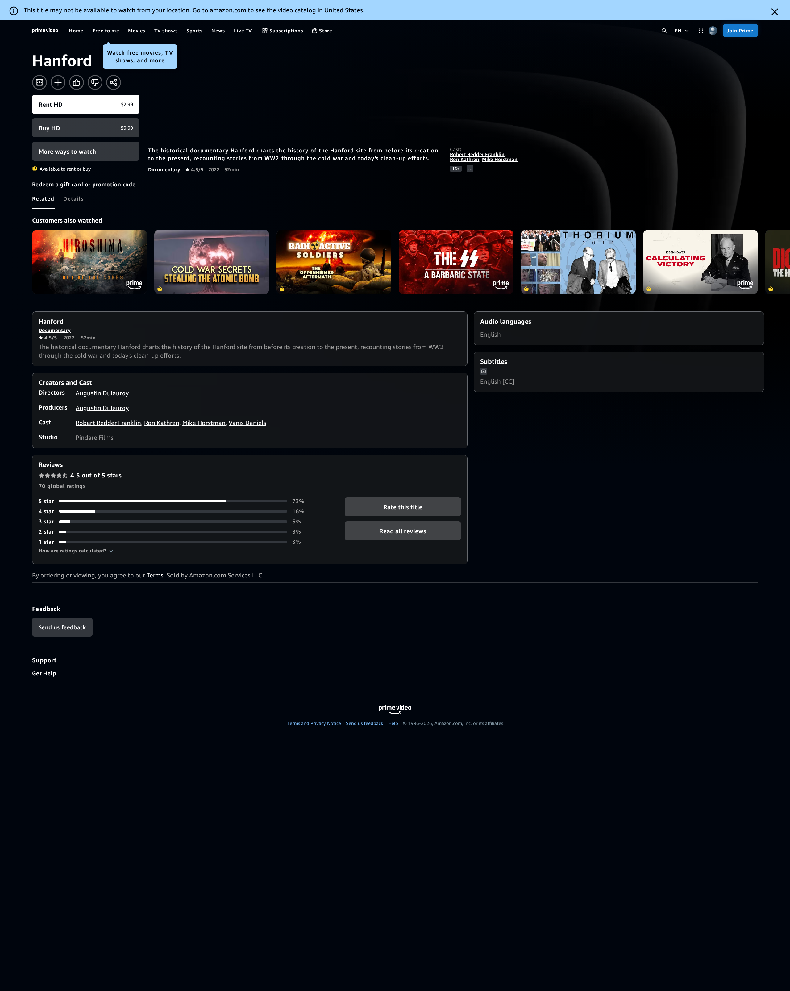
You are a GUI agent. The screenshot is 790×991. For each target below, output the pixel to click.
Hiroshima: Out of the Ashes (89, 262)
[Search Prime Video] (664, 30)
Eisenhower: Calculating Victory (700, 262)
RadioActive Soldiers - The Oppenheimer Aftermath (333, 262)
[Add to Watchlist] (58, 82)
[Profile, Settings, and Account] (713, 30)
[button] (76, 550)
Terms (155, 575)
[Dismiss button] (775, 11)
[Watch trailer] (39, 82)
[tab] (43, 198)
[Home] (45, 30)
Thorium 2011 (578, 262)
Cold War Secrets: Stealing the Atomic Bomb (211, 262)
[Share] (113, 82)
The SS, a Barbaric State (456, 262)
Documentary (164, 169)
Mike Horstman (500, 159)
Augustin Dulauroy (102, 393)
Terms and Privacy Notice (314, 723)
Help (393, 723)
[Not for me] (95, 82)
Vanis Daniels (247, 422)
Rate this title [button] (402, 506)
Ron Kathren (464, 159)
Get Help (44, 673)
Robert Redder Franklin (477, 154)
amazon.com (228, 10)
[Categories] (701, 30)
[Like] (76, 82)
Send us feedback (364, 723)
